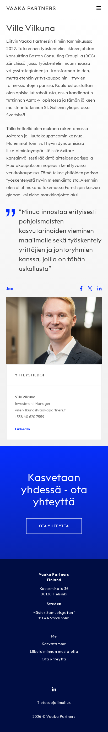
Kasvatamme (54, 643)
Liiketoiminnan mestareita (54, 651)
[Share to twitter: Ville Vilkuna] (90, 288)
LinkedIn (22, 429)
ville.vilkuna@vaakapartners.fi (41, 410)
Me (54, 636)
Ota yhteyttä (54, 526)
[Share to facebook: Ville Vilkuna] (81, 288)
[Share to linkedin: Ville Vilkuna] (99, 288)
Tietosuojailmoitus (54, 702)
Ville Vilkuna (25, 397)
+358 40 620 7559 (29, 416)
